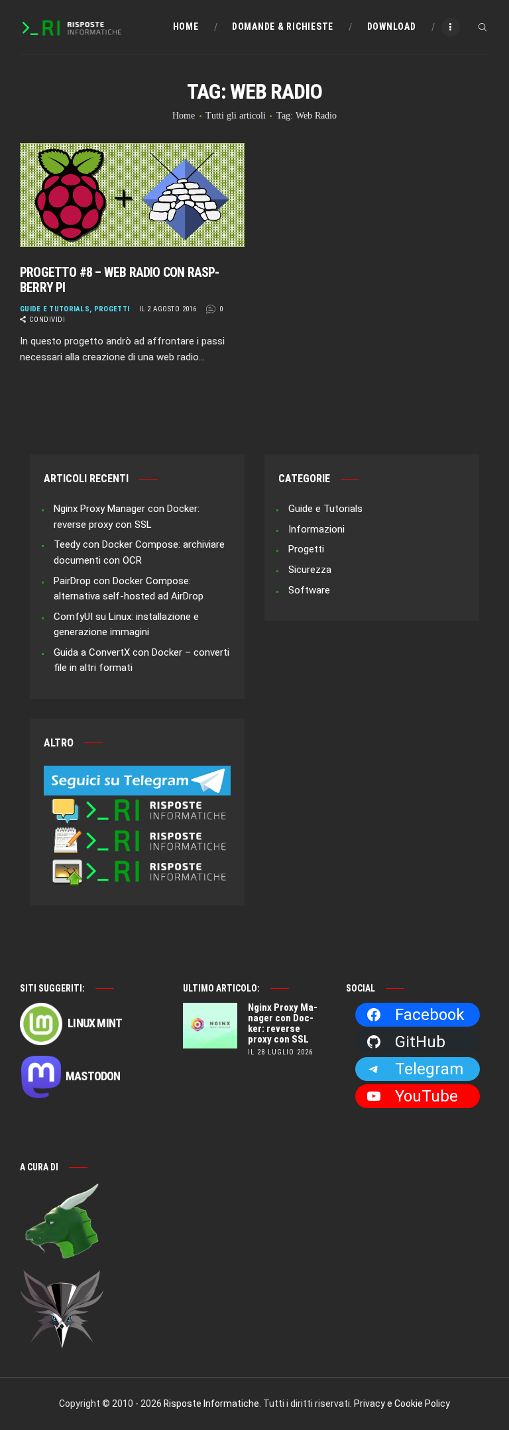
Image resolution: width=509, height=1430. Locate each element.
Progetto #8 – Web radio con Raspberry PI (119, 280)
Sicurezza (309, 570)
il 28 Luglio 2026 (280, 1052)
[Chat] (137, 803)
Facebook (430, 1014)
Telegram (429, 1069)
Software (309, 590)
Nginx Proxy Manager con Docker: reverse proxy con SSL (282, 1024)
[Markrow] (62, 1277)
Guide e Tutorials (54, 309)
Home (183, 116)
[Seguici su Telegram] (137, 773)
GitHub (420, 1042)
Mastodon (93, 1076)
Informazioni (316, 529)
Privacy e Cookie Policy (402, 1403)
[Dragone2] (62, 1189)
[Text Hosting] (137, 834)
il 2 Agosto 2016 (168, 309)
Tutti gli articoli (235, 116)
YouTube (426, 1096)
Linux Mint (94, 1023)
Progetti (111, 309)
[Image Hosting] (137, 864)
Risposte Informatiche (211, 1403)
